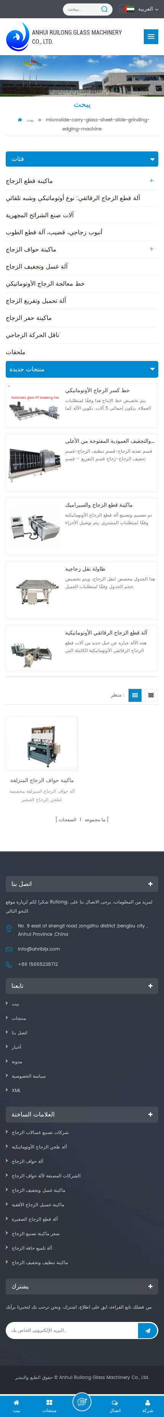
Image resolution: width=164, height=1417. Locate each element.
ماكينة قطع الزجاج (29, 181)
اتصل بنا (19, 1033)
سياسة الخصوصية (29, 1076)
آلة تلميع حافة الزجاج (32, 1248)
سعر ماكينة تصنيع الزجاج (35, 1233)
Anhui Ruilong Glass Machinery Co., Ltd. (77, 37)
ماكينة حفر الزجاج (29, 318)
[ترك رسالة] (82, 1401)
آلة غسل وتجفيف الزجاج (37, 267)
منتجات (19, 1018)
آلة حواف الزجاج (27, 1161)
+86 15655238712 (38, 964)
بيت (30, 120)
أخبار (16, 1047)
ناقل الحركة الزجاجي (32, 335)
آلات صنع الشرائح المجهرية (40, 215)
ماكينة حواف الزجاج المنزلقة (42, 780)
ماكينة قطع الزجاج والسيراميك (99, 505)
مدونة (17, 1062)
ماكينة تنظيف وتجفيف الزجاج (40, 1262)
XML (16, 1090)
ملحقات (16, 352)
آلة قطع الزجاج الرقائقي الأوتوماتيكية (106, 632)
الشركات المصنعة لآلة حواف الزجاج (46, 1176)
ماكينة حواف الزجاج (31, 249)
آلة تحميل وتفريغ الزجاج (36, 301)
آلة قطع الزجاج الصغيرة (35, 1219)
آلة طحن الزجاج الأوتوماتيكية (39, 1147)
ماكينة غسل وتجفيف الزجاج (38, 1190)
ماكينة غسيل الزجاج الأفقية (38, 1205)
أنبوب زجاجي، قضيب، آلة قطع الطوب (54, 232)
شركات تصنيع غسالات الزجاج (40, 1132)
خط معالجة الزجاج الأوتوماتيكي (45, 284)
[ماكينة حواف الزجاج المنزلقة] (42, 743)
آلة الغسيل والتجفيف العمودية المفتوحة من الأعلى (110, 441)
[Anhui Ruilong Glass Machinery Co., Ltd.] (18, 36)
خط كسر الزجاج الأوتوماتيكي (97, 390)
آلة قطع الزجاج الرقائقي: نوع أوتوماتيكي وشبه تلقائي (73, 198)
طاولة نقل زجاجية (85, 569)
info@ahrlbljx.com (39, 949)
